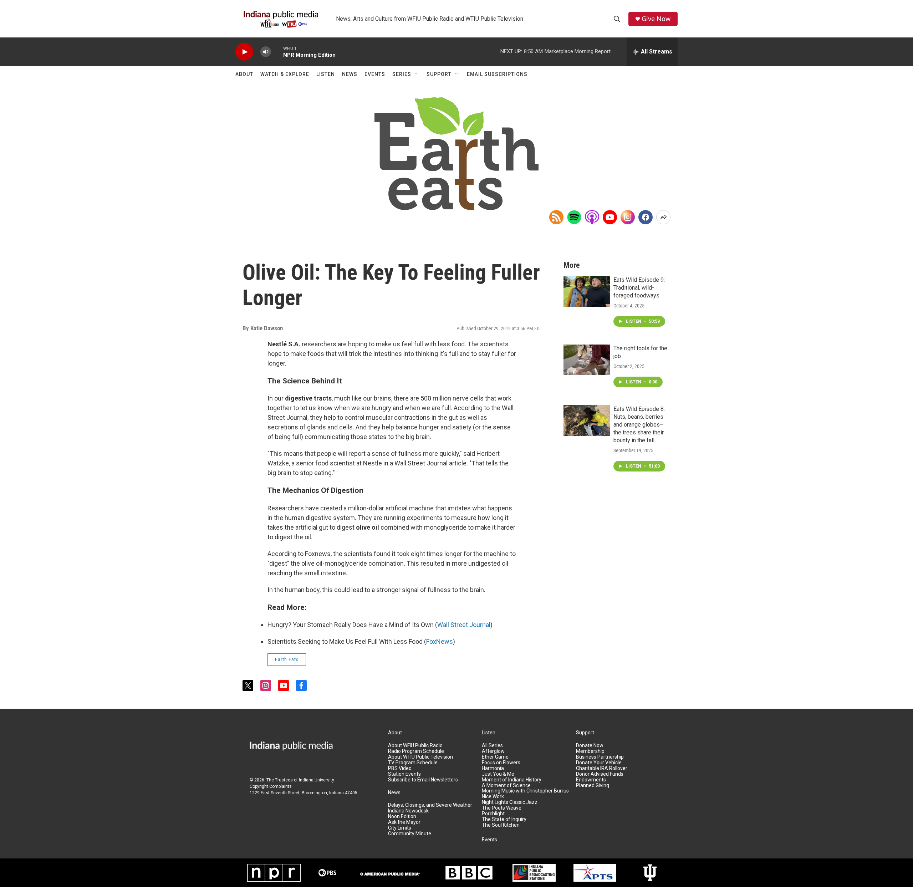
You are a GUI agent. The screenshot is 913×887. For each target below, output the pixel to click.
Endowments (591, 780)
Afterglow (493, 751)
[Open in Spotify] (574, 217)
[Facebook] (645, 217)
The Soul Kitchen (501, 825)
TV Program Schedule (413, 762)
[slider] (277, 51)
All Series (492, 745)
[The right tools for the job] (586, 360)
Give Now (656, 18)
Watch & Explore (284, 74)
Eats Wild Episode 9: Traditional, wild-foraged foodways (639, 287)
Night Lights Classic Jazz (509, 802)
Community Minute (409, 833)
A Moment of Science (506, 785)
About (244, 74)
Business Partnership (600, 757)
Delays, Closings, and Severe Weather (430, 805)
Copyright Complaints (271, 786)
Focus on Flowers (501, 762)
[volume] (266, 52)
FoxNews (439, 641)
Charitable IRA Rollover (601, 768)
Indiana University (316, 780)
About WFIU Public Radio (415, 745)
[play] (244, 52)
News (349, 74)
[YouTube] (610, 217)
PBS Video (400, 768)
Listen (325, 74)
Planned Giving (592, 785)
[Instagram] (628, 217)
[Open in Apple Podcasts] (592, 217)
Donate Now (589, 745)
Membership (590, 751)
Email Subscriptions (497, 74)
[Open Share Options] (663, 217)
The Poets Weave (501, 808)
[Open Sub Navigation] (416, 74)
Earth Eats (287, 659)
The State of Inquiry (504, 819)
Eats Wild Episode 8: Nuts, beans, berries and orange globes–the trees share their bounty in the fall (639, 425)
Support (439, 74)
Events (374, 74)
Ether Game (495, 757)
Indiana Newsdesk (408, 811)
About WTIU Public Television (420, 757)
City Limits (399, 828)
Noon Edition (402, 816)
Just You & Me (498, 774)
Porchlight (493, 813)
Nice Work (493, 796)
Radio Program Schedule (416, 751)
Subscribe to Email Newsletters (423, 780)
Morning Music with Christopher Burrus (525, 791)
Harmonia (493, 768)
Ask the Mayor (404, 822)
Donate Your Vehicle (599, 762)
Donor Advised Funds (599, 774)
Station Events (404, 774)
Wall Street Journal (463, 624)
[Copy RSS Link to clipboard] (556, 217)
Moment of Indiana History (511, 780)
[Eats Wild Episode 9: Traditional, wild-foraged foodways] (586, 291)
